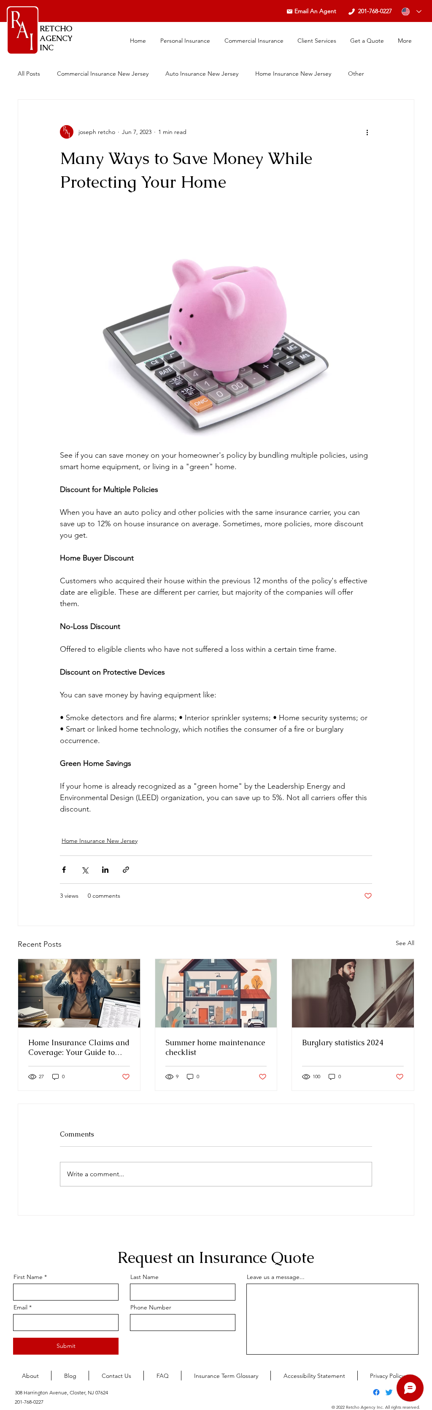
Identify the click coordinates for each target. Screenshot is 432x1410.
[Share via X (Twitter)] (85, 870)
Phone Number (150, 1307)
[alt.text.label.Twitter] (389, 1392)
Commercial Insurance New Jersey (102, 73)
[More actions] (367, 132)
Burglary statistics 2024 (342, 1042)
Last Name (144, 1277)
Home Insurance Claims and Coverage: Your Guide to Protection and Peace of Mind (79, 1047)
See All (405, 943)
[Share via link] (126, 870)
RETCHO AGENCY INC (56, 38)
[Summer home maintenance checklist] (216, 993)
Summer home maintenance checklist (215, 1047)
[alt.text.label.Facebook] (376, 1392)
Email (20, 1307)
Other (356, 73)
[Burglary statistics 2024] (353, 993)
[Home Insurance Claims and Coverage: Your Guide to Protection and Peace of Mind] (79, 993)
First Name (28, 1277)
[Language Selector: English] (411, 11)
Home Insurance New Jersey (293, 73)
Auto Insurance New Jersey (201, 73)
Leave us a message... (276, 1277)
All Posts (29, 73)
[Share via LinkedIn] (105, 870)
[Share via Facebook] (64, 870)
